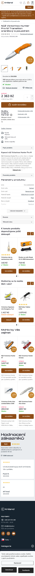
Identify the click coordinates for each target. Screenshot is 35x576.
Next (32, 233)
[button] (8, 370)
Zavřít (11, 127)
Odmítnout (9, 570)
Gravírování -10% (22, 114)
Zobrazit (8, 320)
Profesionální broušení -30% (25, 111)
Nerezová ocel (29, 191)
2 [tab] (18, 276)
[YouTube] (14, 534)
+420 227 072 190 (10, 520)
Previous (28, 233)
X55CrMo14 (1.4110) (27, 195)
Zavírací (31, 188)
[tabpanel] (9, 256)
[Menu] (32, 2)
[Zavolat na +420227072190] (21, 2)
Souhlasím (26, 570)
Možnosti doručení (11, 88)
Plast (32, 198)
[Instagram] (8, 534)
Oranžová (31, 201)
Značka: (6, 128)
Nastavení (17, 563)
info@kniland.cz (9, 526)
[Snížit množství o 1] (32, 98)
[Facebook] (3, 534)
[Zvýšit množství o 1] (32, 96)
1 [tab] (16, 276)
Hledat (29, 7)
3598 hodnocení (8, 455)
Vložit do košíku (19, 105)
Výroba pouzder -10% (23, 117)
